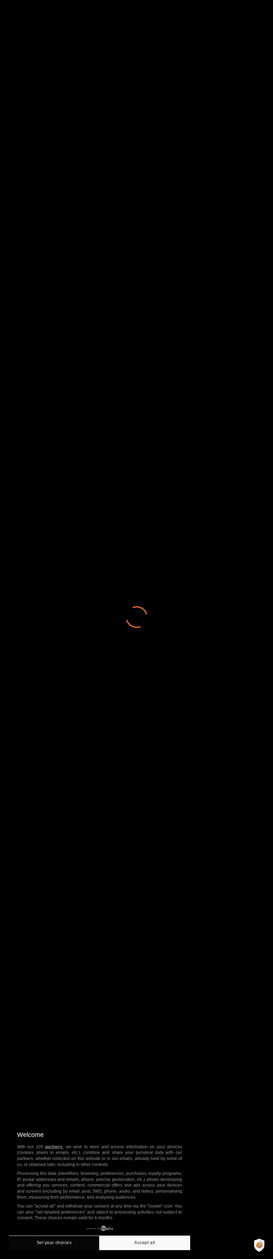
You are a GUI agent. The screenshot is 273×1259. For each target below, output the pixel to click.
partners (54, 1146)
